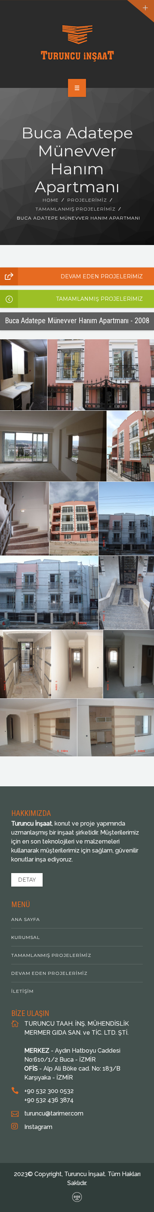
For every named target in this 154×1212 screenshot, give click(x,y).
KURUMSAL (25, 937)
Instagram (38, 1126)
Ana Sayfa (25, 919)
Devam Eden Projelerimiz (102, 276)
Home (51, 200)
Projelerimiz (87, 200)
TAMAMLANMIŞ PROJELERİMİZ (99, 299)
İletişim (22, 991)
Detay (27, 879)
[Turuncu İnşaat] (77, 42)
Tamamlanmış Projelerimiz (76, 209)
